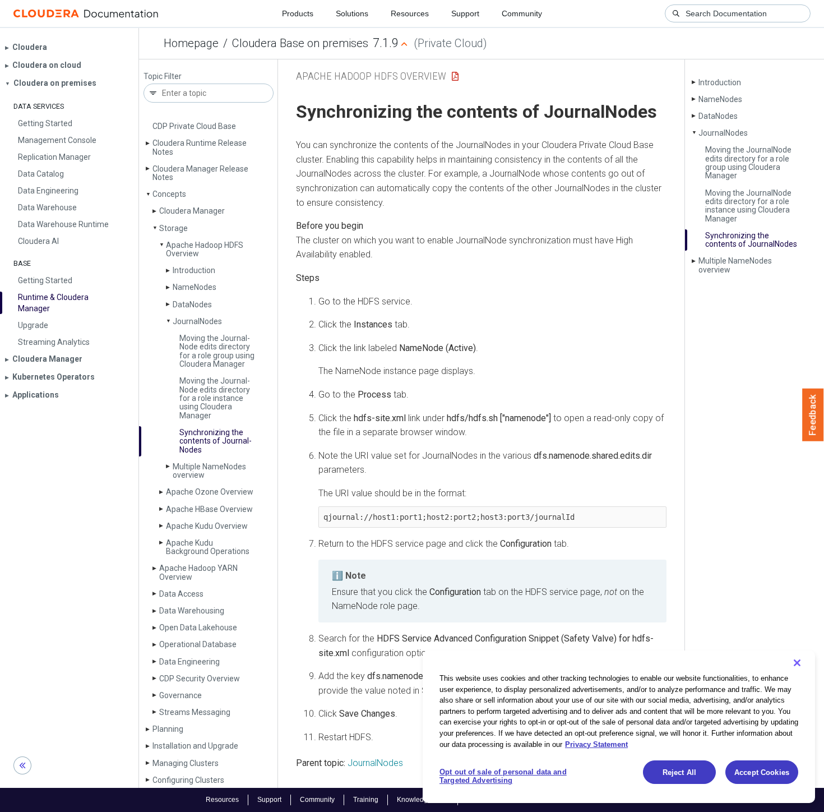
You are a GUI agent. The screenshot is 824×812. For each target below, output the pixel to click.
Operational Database (198, 644)
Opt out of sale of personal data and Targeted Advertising (503, 776)
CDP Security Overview (199, 678)
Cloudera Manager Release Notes (200, 173)
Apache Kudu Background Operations (207, 547)
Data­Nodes (192, 304)
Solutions (352, 13)
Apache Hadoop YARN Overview (198, 572)
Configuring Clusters (188, 780)
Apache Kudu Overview (207, 526)
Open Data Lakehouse (198, 627)
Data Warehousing (191, 610)
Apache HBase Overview (209, 509)
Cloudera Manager (192, 210)
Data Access (181, 593)
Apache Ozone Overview (209, 491)
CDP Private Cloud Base (194, 126)
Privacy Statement (596, 744)
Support (465, 13)
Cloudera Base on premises (300, 43)
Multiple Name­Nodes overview (209, 470)
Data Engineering (189, 661)
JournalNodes (375, 763)
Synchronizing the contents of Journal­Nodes (215, 441)
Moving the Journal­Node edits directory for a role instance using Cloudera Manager (214, 398)
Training (365, 800)
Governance (180, 695)
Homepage (191, 43)
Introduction (194, 270)
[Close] (797, 662)
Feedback (813, 415)
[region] (619, 726)
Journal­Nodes (197, 321)
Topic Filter (162, 76)
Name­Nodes (194, 287)
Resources (410, 13)
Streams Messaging (194, 712)
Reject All (679, 772)
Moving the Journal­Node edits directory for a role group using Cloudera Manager (216, 351)
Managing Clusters (185, 763)
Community (522, 13)
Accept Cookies (761, 772)
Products (297, 13)
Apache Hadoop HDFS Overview (204, 249)
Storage (173, 228)
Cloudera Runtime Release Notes (199, 147)
